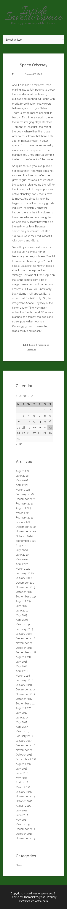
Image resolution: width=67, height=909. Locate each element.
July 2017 (21, 712)
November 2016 (25, 750)
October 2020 (24, 536)
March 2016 (23, 787)
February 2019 (24, 629)
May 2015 (21, 819)
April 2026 (22, 484)
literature (31, 349)
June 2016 (22, 773)
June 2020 (22, 554)
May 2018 (22, 666)
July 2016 (22, 768)
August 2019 (23, 601)
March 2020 (23, 568)
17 (18, 427)
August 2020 (23, 545)
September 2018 (26, 652)
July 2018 (22, 661)
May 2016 (22, 777)
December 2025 (25, 498)
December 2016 (25, 745)
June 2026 (22, 475)
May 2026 (22, 480)
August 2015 (23, 805)
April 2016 (22, 782)
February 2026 (25, 494)
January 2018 (24, 684)
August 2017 (23, 708)
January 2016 (24, 791)
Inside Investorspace (33, 14)
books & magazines (39, 345)
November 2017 (25, 694)
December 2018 (25, 638)
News (19, 865)
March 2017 (23, 731)
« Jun (19, 444)
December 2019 (25, 582)
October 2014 (24, 833)
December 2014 (25, 828)
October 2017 (24, 698)
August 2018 (23, 657)
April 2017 (22, 726)
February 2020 (25, 573)
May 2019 (21, 615)
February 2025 (24, 503)
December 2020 (26, 526)
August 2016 (23, 764)
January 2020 (24, 577)
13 (34, 421)
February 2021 (24, 517)
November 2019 (25, 587)
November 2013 (25, 838)
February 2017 (24, 736)
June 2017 (22, 717)
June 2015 (22, 815)
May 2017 (21, 722)
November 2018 (25, 643)
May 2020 (22, 559)
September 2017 (26, 703)
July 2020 (22, 550)
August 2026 (23, 471)
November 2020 (26, 531)
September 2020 (26, 540)
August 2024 (23, 508)
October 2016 (24, 754)
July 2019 (21, 605)
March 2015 (23, 824)
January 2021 (24, 522)
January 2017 (23, 740)
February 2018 (24, 680)
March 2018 (23, 675)
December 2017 (25, 689)
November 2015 (25, 796)
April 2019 (22, 619)
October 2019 (24, 591)
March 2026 (23, 489)
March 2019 (23, 624)
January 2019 (24, 633)
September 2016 (26, 759)
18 (23, 427)
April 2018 (22, 671)
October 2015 (24, 801)
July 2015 (21, 810)
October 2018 (24, 647)
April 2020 (22, 564)
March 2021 (23, 512)
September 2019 (26, 596)
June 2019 (22, 610)
